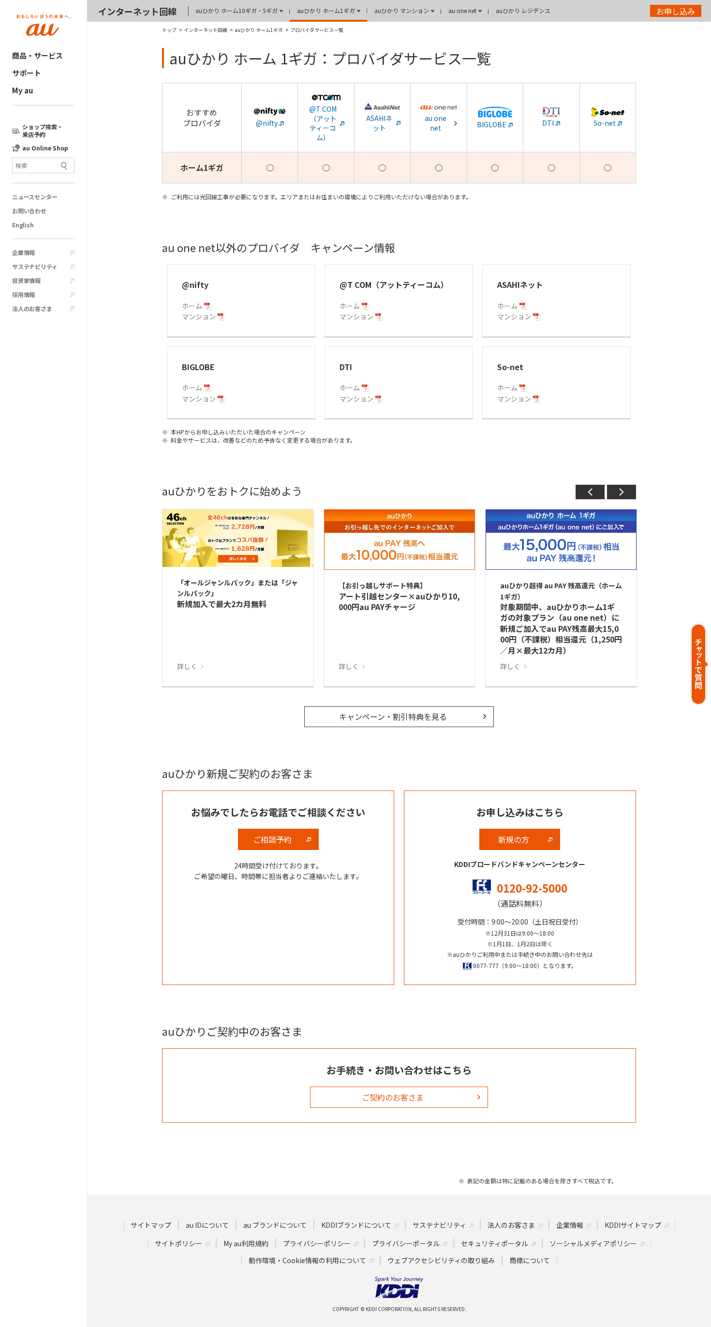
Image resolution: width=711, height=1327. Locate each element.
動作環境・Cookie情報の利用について (307, 1260)
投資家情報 (26, 280)
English (23, 225)
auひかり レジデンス (523, 10)
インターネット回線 (137, 11)
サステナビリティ (34, 266)
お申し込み (675, 11)
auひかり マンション (401, 10)
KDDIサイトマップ (633, 1225)
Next (621, 492)
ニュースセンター (34, 197)
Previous (590, 492)
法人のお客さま (32, 309)
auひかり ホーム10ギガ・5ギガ (236, 10)
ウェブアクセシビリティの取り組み (441, 1260)
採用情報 (23, 294)
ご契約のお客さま (393, 1097)
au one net (462, 10)
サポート (26, 73)
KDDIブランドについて (356, 1225)
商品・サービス (37, 55)
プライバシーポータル (406, 1243)
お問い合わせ (29, 211)
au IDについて (207, 1225)
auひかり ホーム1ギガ (326, 10)
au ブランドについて (275, 1225)
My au (22, 90)
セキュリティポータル (494, 1243)
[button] (700, 664)
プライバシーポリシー (317, 1243)
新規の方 (513, 839)
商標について (529, 1260)
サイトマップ (151, 1225)
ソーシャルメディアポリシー (593, 1243)
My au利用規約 (245, 1243)
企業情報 (23, 252)
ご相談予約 (272, 839)
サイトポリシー (178, 1243)
